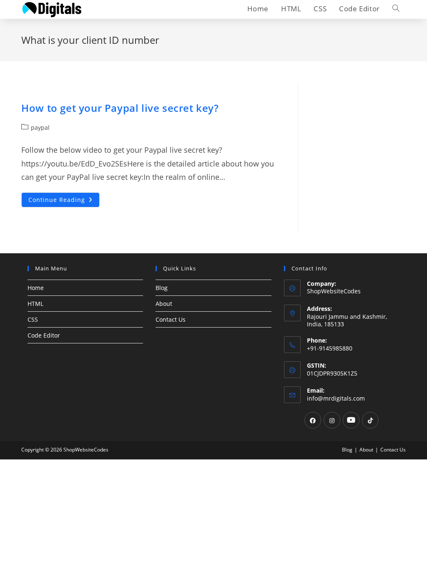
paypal (40, 127)
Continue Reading (64, 201)
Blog (162, 288)
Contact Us (171, 319)
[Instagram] (332, 420)
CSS (33, 319)
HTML (35, 304)
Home (36, 288)
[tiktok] (370, 420)
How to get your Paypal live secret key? (120, 108)
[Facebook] (312, 420)
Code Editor (44, 335)
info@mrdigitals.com (336, 398)
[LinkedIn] (351, 420)
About (164, 304)
